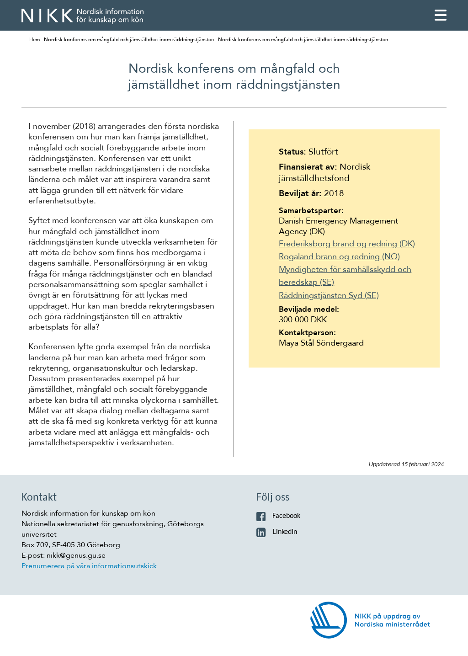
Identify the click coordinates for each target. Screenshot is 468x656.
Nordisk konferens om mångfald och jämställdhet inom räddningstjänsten (129, 39)
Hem (34, 39)
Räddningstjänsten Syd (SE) (329, 295)
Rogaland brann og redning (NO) (339, 256)
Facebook (286, 516)
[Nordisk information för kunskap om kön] (82, 16)
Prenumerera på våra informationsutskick (89, 566)
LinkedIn (285, 532)
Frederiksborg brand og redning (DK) (347, 243)
